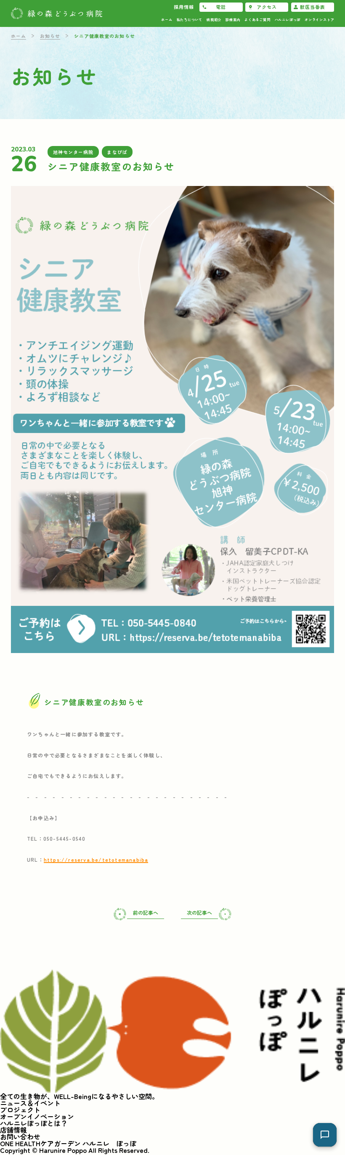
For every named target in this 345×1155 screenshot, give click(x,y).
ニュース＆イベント (30, 1103)
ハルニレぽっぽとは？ (33, 1123)
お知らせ (50, 35)
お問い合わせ (20, 1136)
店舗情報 (13, 1130)
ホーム (18, 35)
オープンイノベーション (37, 1116)
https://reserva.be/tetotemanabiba (96, 859)
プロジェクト (20, 1110)
